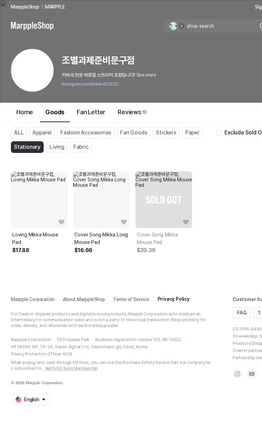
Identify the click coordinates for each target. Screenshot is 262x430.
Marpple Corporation (33, 299)
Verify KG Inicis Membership (71, 368)
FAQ (241, 312)
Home (24, 112)
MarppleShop (25, 7)
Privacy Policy (174, 299)
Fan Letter (91, 112)
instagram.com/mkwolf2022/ (90, 84)
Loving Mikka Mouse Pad (35, 238)
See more (146, 75)
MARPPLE (55, 7)
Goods (54, 112)
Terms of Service (131, 299)
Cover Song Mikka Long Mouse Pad (101, 238)
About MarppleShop (84, 299)
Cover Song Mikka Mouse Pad (157, 238)
